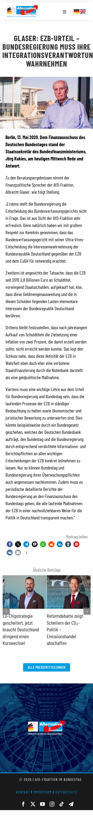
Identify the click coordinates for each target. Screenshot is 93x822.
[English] (83, 11)
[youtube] (42, 797)
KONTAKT (23, 785)
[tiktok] (61, 797)
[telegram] (71, 797)
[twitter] (33, 797)
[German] (77, 11)
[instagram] (52, 797)
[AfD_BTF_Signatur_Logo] (22, 7)
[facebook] (23, 797)
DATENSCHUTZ (66, 785)
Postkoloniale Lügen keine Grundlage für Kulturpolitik (64, 622)
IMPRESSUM (43, 785)
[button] (10, 544)
